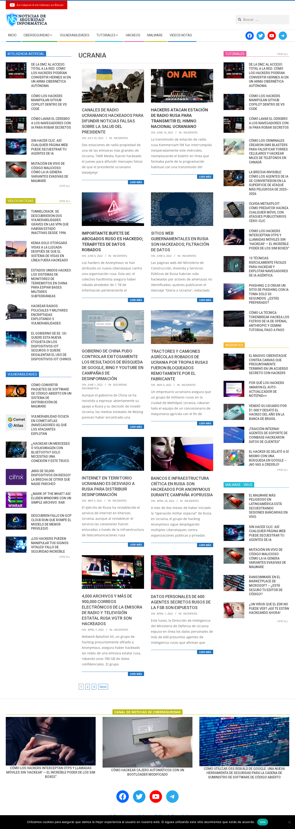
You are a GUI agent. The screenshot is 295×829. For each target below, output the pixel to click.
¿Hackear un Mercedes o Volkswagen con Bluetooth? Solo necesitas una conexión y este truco (50, 452)
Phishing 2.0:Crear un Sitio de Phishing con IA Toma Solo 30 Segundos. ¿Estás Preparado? (269, 294)
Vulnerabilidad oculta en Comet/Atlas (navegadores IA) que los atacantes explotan (50, 425)
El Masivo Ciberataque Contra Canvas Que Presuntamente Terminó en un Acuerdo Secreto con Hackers (268, 364)
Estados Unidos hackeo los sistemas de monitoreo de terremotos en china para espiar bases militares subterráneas (51, 283)
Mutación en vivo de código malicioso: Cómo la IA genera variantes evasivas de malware (49, 172)
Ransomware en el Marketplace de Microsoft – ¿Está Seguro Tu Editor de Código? (266, 585)
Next (103, 687)
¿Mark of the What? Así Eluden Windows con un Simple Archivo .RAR (51, 498)
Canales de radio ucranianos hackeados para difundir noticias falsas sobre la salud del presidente (113, 120)
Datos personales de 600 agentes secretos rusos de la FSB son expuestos (181, 602)
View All (64, 186)
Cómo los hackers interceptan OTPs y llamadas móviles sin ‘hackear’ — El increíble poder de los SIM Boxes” (269, 239)
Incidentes (121, 138)
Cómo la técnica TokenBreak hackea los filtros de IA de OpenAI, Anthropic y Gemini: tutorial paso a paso (269, 321)
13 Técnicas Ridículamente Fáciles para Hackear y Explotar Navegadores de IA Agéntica (268, 266)
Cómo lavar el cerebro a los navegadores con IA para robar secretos (51, 123)
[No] (289, 822)
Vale (263, 822)
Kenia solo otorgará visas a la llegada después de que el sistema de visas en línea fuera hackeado (49, 251)
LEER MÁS (136, 182)
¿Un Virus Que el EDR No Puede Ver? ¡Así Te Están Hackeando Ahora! (269, 608)
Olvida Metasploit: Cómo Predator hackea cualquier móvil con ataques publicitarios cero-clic (268, 212)
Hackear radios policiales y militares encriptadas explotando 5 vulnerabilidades (49, 314)
